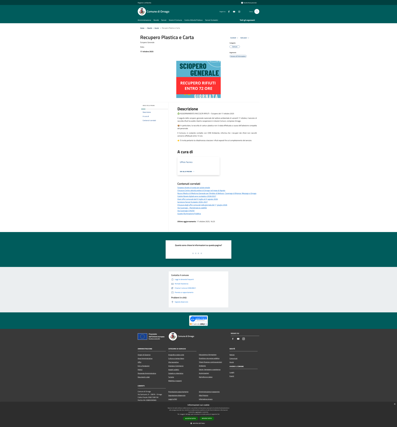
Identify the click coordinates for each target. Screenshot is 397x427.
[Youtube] (233, 11)
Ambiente (202, 366)
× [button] (394, 404)
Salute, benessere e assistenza (209, 369)
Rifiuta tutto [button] (207, 418)
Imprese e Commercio (175, 366)
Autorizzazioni (204, 373)
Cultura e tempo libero (176, 358)
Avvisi (157, 28)
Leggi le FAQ (172, 399)
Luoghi (232, 372)
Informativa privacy (206, 399)
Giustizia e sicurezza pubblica (209, 358)
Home (142, 28)
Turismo (171, 377)
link (218, 414)
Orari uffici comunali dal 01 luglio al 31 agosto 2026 (197, 199)
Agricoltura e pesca (205, 377)
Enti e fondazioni (143, 366)
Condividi (233, 38)
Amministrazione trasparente (209, 391)
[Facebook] (228, 11)
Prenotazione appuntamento (178, 391)
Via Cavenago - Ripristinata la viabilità (192, 207)
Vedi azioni (243, 38)
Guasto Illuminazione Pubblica (189, 213)
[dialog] (198, 414)
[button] (198, 423)
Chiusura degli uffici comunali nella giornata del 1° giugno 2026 (202, 205)
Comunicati (233, 358)
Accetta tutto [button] (190, 418)
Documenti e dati (144, 377)
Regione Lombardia (144, 2)
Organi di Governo (144, 354)
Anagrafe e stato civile (176, 354)
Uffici (139, 362)
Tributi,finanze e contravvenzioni (210, 362)
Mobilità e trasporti (175, 380)
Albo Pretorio (203, 395)
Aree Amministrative (145, 358)
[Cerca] (256, 11)
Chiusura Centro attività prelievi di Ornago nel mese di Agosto (201, 190)
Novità (149, 28)
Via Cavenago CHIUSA (185, 210)
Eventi (232, 376)
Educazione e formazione (207, 354)
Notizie (232, 354)
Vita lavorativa (173, 362)
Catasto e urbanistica (175, 373)
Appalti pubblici (173, 369)
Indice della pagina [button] (149, 105)
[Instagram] (238, 11)
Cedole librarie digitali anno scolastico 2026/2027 (196, 196)
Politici (140, 369)
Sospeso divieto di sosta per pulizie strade (193, 187)
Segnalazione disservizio (176, 395)
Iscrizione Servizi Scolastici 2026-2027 (192, 202)
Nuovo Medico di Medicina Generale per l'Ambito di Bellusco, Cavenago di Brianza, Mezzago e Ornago (216, 193)
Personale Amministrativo (147, 373)
